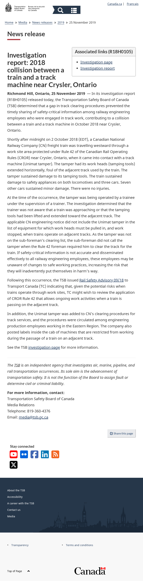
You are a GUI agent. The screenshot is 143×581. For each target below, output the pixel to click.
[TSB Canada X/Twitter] (14, 465)
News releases (42, 22)
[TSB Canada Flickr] (24, 455)
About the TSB (16, 490)
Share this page (123, 433)
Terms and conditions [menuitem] (79, 545)
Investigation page (96, 62)
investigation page (44, 347)
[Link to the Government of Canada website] (90, 570)
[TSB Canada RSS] (55, 455)
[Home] (24, 7)
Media (22, 22)
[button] (66, 10)
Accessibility (15, 497)
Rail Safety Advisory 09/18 (101, 280)
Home (9, 22)
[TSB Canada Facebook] (34, 455)
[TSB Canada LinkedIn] (45, 455)
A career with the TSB (20, 503)
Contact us (13, 510)
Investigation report (97, 68)
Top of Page (15, 571)
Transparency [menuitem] (19, 545)
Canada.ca (114, 4)
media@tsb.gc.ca (33, 417)
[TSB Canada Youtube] (14, 455)
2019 (61, 22)
